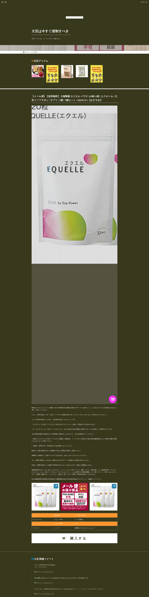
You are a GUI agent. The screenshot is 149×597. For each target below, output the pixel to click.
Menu (143, 2)
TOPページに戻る (30, 52)
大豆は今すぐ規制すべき (50, 31)
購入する (76, 538)
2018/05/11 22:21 (49, 572)
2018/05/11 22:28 (49, 594)
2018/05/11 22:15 (48, 583)
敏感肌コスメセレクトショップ (85, 528)
